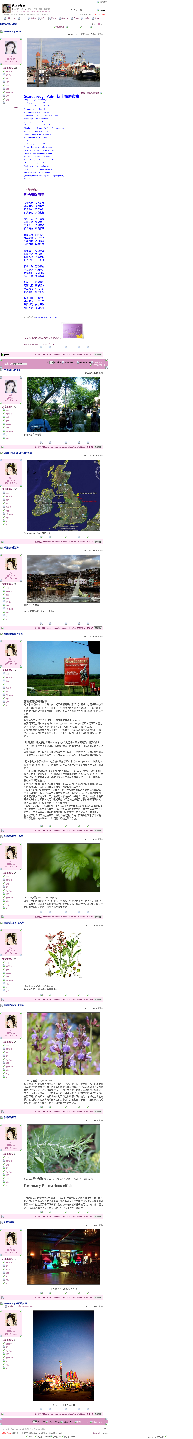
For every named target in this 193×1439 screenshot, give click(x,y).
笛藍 (35, 9)
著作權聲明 (43, 1433)
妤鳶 (7, 100)
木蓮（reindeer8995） (26, 1306)
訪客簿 (86, 18)
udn (3, 14)
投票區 (43, 18)
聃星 (7, 89)
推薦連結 (64, 18)
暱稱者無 (47, 9)
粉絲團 (31, 1437)
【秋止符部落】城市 (33, 14)
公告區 (76, 18)
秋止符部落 (18, 5)
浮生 (7, 421)
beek (7, 86)
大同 (7, 96)
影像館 (53, 18)
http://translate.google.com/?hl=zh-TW (47, 317)
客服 (60, 1433)
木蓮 (7, 82)
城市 (7, 14)
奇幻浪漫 (22, 14)
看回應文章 (60, 27)
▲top (105, 1429)
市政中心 (98, 18)
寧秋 (11, 57)
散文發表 (12, 24)
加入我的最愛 (35, 11)
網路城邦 (103, 2)
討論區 (23, 18)
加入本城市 (15, 11)
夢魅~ (30, 9)
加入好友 (13, 62)
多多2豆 (9, 75)
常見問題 (25, 1433)
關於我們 (16, 1433)
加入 (154, 1437)
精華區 (33, 18)
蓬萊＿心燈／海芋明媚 (90, 93)
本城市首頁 (10, 18)
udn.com (104, 1433)
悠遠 (40, 9)
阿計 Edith (9, 93)
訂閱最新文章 (46, 11)
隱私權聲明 (53, 1433)
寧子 (17, 9)
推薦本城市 (25, 11)
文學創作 (14, 14)
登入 (149, 1437)
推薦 (100, 34)
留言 (6, 62)
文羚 (7, 79)
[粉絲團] (27, 1436)
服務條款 (33, 1433)
